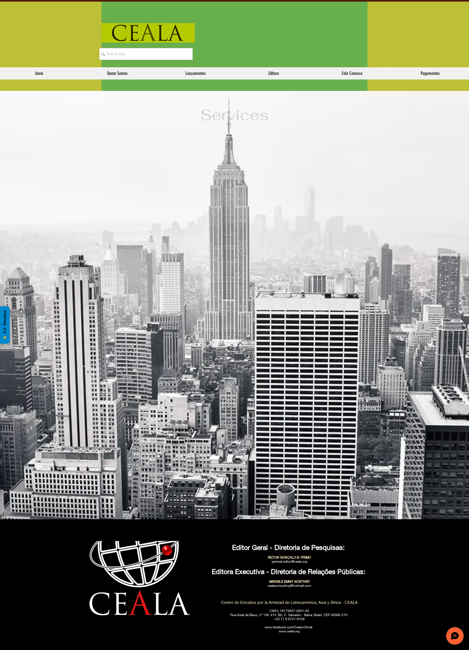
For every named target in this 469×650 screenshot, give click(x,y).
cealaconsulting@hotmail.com (289, 586)
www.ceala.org (289, 631)
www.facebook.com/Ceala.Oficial (288, 627)
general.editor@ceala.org (289, 561)
